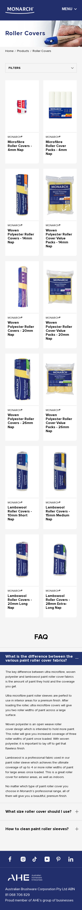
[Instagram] (23, 859)
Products (23, 51)
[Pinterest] (58, 859)
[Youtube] (47, 859)
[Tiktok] (35, 859)
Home (9, 51)
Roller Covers (42, 51)
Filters (15, 68)
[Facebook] (11, 859)
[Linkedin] (70, 859)
